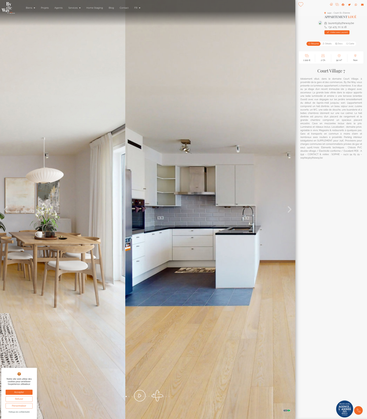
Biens (29, 7)
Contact (124, 7)
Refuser (19, 399)
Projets (45, 7)
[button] (5, 209)
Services (73, 7)
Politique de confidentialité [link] (19, 412)
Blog (111, 7)
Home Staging (94, 7)
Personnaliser (19, 405)
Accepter (19, 392)
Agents (58, 7)
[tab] (314, 44)
